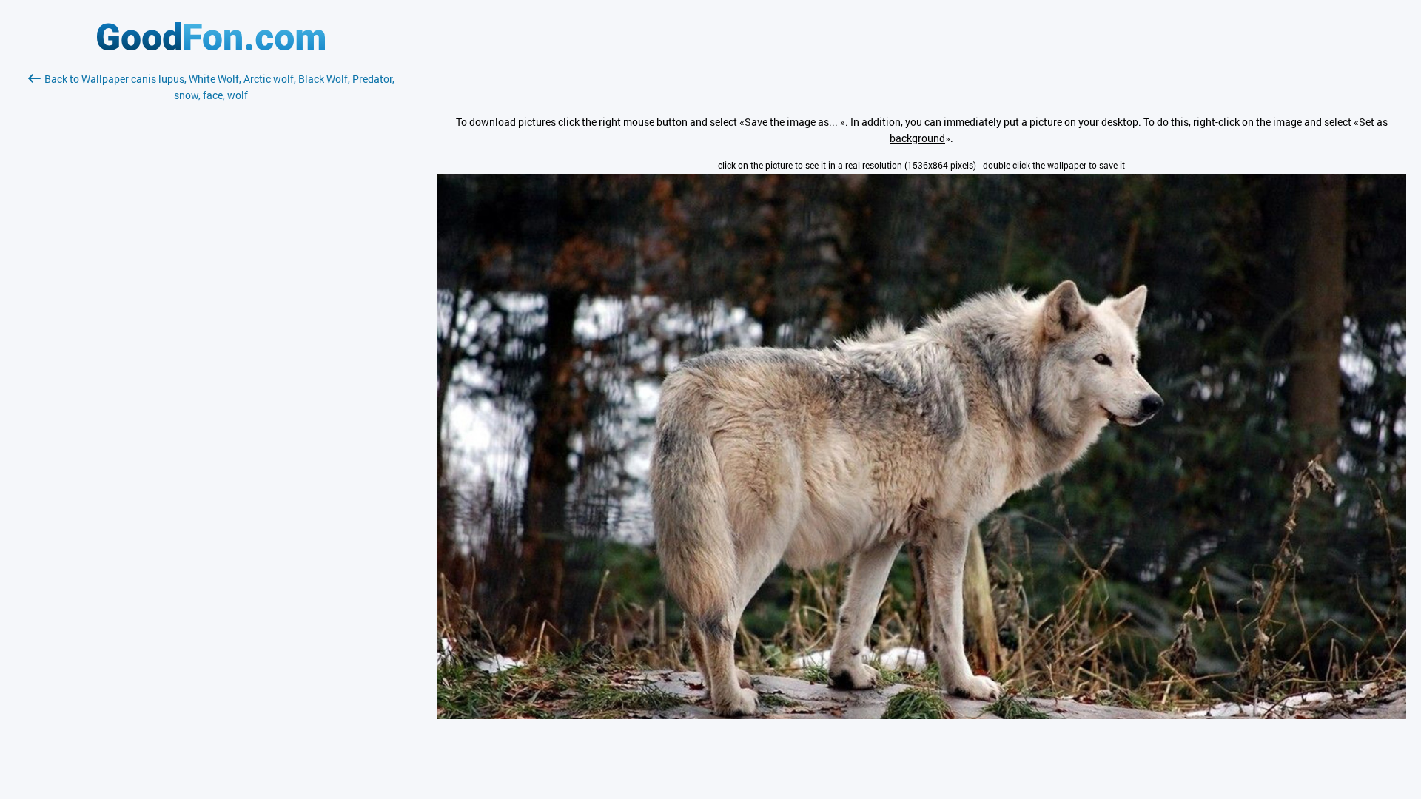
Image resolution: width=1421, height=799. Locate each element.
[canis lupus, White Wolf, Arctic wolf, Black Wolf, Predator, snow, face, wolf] (921, 715)
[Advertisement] (211, 279)
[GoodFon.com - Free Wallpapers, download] (211, 46)
